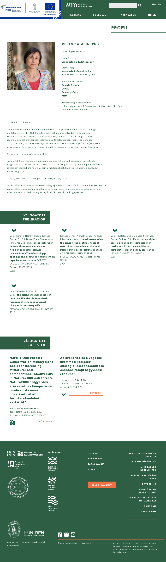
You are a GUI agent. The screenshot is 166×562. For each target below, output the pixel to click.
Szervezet (100, 14)
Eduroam (150, 506)
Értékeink (149, 484)
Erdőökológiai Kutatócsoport (78, 61)
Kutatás (75, 14)
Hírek (152, 14)
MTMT (65, 95)
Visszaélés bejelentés (148, 468)
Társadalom (128, 14)
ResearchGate (70, 92)
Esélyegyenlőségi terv (143, 477)
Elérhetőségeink (144, 461)
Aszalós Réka (31, 408)
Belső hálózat (102, 485)
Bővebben (45, 421)
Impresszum (148, 511)
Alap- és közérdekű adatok (142, 455)
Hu (154, 4)
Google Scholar (71, 85)
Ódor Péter (81, 380)
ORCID (65, 88)
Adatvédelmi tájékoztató (147, 491)
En (159, 4)
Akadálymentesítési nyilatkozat (142, 499)
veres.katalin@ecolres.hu (76, 71)
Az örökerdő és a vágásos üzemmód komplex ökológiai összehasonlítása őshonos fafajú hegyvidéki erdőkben (82, 366)
